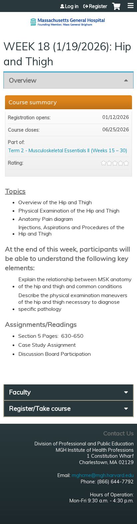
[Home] (68, 19)
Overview (23, 80)
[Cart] (116, 10)
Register (98, 6)
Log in (71, 6)
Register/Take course (39, 408)
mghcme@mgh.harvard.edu (103, 475)
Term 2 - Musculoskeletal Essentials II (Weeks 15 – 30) (67, 151)
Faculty (20, 392)
